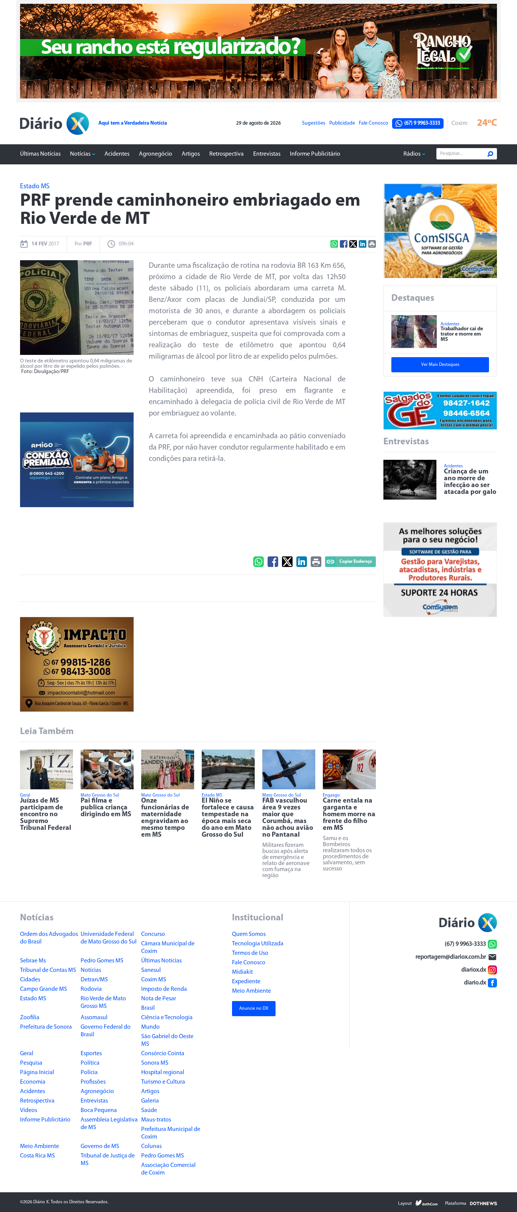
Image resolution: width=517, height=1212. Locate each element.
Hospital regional (162, 1073)
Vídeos (28, 1110)
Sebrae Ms (33, 961)
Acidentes (116, 154)
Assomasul (94, 1018)
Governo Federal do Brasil (106, 1031)
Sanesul (151, 970)
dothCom (427, 1203)
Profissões (93, 1082)
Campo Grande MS (43, 989)
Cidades (30, 980)
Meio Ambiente (39, 1146)
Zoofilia (29, 1018)
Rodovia (91, 989)
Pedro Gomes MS (102, 961)
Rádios (411, 154)
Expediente (246, 982)
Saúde (149, 1110)
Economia (32, 1082)
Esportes (91, 1054)
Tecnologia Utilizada (257, 944)
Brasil (148, 1008)
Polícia (89, 1073)
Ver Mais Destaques (440, 364)
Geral (26, 1054)
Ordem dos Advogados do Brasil (49, 938)
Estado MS (33, 999)
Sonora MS (154, 1063)
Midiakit (242, 972)
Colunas (151, 1146)
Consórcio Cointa (162, 1054)
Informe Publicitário (315, 154)
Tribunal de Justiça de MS (108, 1160)
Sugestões (313, 123)
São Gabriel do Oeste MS (167, 1040)
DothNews (483, 1203)
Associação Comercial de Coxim (168, 1169)
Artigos (191, 154)
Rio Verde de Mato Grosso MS (103, 1002)
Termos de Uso (250, 953)
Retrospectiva (226, 154)
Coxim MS (153, 980)
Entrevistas (266, 154)
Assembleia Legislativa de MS (109, 1124)
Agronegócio (155, 154)
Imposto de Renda (164, 989)
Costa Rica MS (37, 1156)
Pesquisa (31, 1063)
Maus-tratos (156, 1120)
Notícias (80, 154)
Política (90, 1063)
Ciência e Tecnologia (167, 1018)
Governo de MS (100, 1146)
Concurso (153, 934)
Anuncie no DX (253, 1008)
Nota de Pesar (158, 999)
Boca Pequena (99, 1110)
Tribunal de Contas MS (48, 970)
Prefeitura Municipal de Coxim (170, 1133)
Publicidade (342, 123)
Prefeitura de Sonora (46, 1027)
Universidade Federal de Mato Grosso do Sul (109, 938)
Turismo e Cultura (163, 1082)
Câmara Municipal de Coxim (168, 947)
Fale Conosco (373, 123)
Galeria (150, 1101)
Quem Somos (249, 934)
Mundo (150, 1027)
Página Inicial (37, 1073)
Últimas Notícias (40, 154)
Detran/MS (94, 980)
